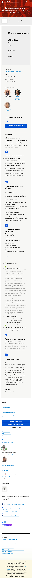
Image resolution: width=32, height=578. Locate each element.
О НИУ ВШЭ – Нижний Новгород (9, 539)
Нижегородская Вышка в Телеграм (11, 513)
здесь (25, 566)
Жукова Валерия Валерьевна (8, 465)
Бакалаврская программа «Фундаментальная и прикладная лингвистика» (15, 10)
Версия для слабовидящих (8, 547)
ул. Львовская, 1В (6, 476)
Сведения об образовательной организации (12, 543)
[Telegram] (5, 522)
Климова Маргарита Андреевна (9, 454)
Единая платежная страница (8, 553)
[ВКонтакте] (2, 522)
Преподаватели (7, 433)
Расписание (5, 440)
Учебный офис (5, 470)
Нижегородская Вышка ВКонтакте (11, 511)
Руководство (4, 541)
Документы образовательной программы (12, 438)
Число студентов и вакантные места (11, 436)
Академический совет (8, 442)
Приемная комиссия (16, 421)
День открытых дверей (15, 21)
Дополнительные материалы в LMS (16, 125)
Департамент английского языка (13, 71)
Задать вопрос (16, 130)
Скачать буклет (16, 427)
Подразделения (5, 545)
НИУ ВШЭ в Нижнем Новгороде (11, 1)
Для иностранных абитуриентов (16, 424)
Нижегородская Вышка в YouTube (11, 515)
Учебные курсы (6, 431)
